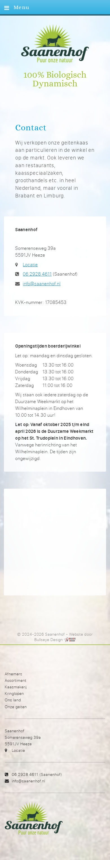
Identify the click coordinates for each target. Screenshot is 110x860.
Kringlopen (14, 693)
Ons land (13, 700)
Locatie (30, 264)
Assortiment (16, 680)
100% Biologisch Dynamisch (54, 79)
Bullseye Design (48, 639)
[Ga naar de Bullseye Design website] (70, 639)
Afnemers (13, 673)
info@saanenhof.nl (41, 283)
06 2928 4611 (37, 274)
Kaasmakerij (16, 686)
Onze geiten (16, 706)
